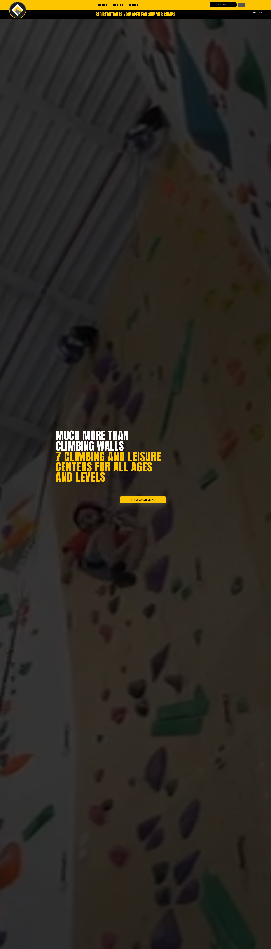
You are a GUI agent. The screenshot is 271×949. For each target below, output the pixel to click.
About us (118, 5)
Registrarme (256, 12)
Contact (133, 5)
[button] (241, 5)
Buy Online (223, 5)
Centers (102, 5)
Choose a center (141, 499)
